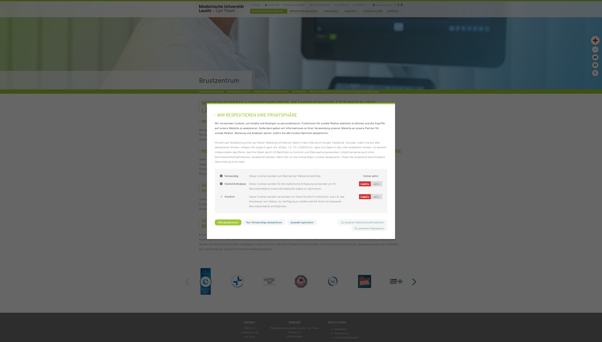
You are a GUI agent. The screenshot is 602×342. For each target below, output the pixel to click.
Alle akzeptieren (228, 222)
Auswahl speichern (302, 222)
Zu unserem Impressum (369, 228)
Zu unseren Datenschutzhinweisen (362, 222)
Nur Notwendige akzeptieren (264, 222)
